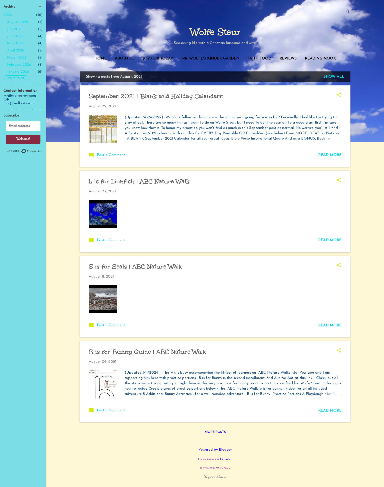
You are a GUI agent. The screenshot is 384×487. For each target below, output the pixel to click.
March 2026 (17, 57)
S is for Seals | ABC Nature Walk (135, 266)
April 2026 (15, 50)
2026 (8, 15)
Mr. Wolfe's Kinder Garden (210, 58)
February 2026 (19, 65)
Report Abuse (215, 477)
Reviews (288, 58)
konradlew (226, 459)
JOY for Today (158, 58)
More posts (215, 432)
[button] (339, 95)
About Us (125, 58)
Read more (330, 155)
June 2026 (15, 36)
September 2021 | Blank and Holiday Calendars (156, 96)
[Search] (347, 12)
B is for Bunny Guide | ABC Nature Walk (147, 352)
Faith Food (259, 58)
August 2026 (17, 22)
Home (100, 58)
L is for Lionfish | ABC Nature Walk (139, 181)
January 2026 (18, 72)
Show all (334, 77)
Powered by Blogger (215, 450)
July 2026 (14, 29)
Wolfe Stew (215, 32)
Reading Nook (320, 58)
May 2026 (15, 43)
